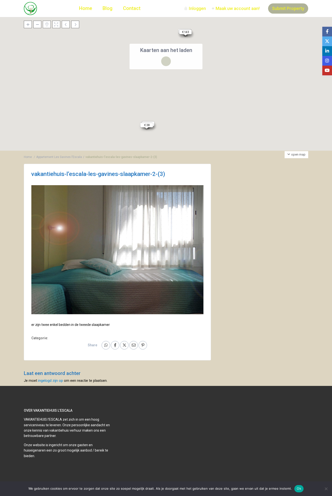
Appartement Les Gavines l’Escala (59, 157)
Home (85, 8)
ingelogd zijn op (50, 380)
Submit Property (288, 8)
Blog (108, 8)
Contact (131, 8)
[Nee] (325, 488)
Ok (299, 488)
